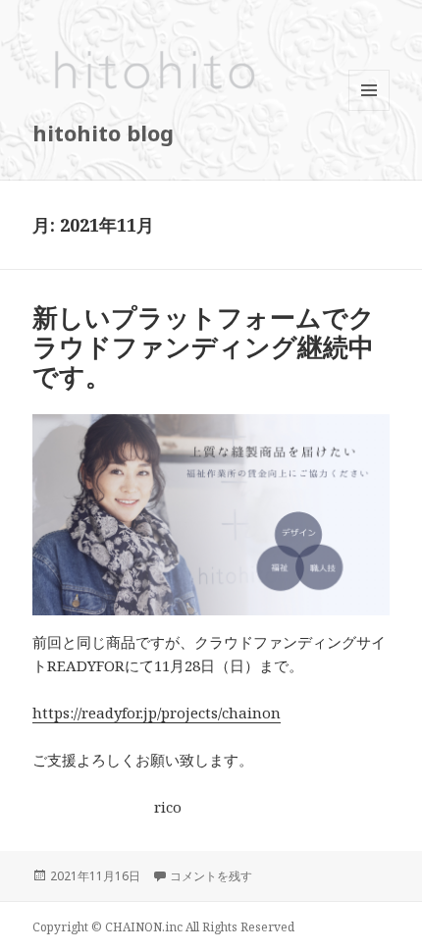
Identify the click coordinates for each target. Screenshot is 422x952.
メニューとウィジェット (369, 110)
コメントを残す (211, 876)
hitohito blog (103, 132)
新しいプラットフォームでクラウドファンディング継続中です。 (203, 346)
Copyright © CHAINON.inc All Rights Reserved (163, 927)
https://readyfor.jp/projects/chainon (156, 712)
